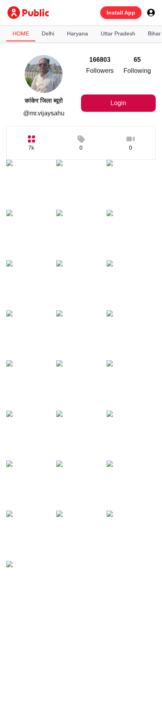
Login (118, 103)
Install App (121, 12)
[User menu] (151, 12)
